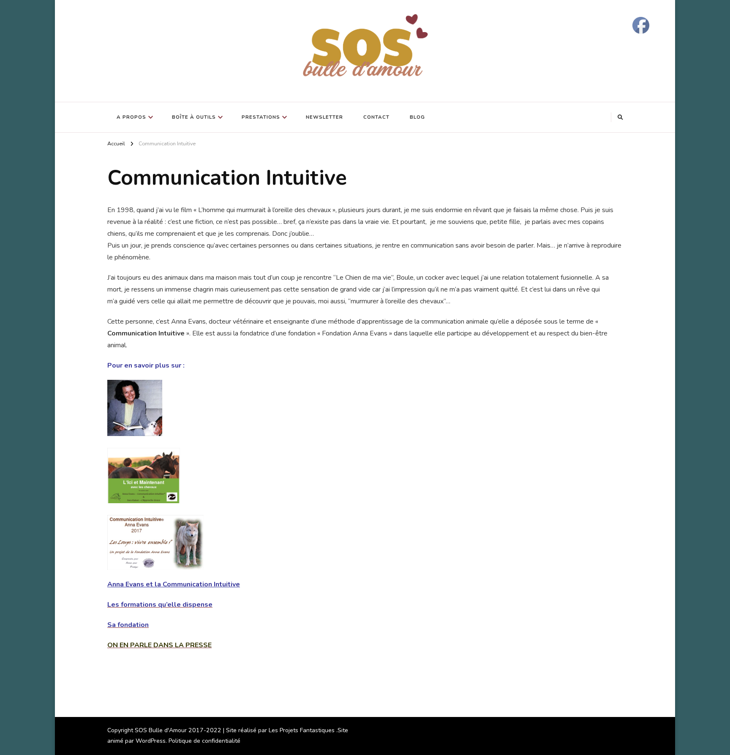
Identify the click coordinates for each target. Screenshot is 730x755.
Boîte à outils (194, 117)
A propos (131, 117)
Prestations (261, 117)
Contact (376, 117)
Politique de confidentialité (204, 741)
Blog (417, 117)
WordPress (151, 741)
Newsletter (324, 117)
